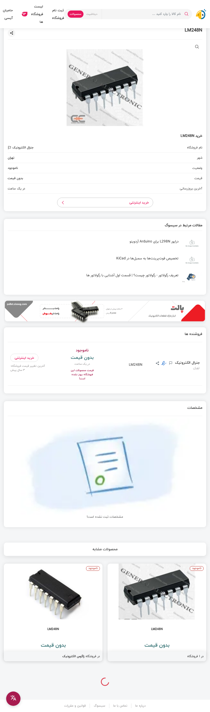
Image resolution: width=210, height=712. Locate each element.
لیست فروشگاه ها (32, 14)
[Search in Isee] (186, 14)
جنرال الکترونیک (187, 363)
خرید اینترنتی (139, 202)
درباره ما (140, 705)
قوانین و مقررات (75, 705)
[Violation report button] (10, 147)
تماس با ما (120, 705)
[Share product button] (11, 33)
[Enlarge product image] (197, 47)
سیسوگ (99, 705)
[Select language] (13, 698)
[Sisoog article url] (105, 245)
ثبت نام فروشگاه (58, 14)
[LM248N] (157, 612)
